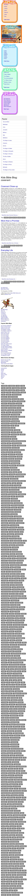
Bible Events (6, 87)
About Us (3, 310)
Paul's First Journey (5, 333)
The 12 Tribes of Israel (5, 354)
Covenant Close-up (9, 186)
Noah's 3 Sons (4, 374)
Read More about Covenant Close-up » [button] (10, 215)
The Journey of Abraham (6, 325)
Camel (2, 370)
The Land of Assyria (5, 337)
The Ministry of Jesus (5, 355)
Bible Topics (6, 109)
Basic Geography (7, 106)
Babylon (6, 54)
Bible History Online (5, 289)
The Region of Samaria (8, 153)
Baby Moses (3, 362)
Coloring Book (4, 368)
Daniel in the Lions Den (6, 359)
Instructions (3, 321)
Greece (5, 57)
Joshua (5, 8)
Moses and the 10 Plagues (6, 350)
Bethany (4, 132)
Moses (5, 6)
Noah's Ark (6, 72)
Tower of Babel (7, 74)
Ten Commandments (8, 78)
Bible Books (6, 105)
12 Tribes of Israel (8, 80)
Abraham (6, 4)
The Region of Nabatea (8, 161)
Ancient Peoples (7, 102)
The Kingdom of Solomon (6, 330)
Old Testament (7, 98)
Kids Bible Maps (4, 309)
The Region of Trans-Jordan (9, 169)
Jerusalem (5, 129)
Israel (5, 50)
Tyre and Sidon (6, 121)
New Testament (7, 100)
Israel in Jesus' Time (5, 332)
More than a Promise (10, 220)
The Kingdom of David (5, 329)
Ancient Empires (7, 101)
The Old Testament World (6, 346)
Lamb (2, 372)
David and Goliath (4, 361)
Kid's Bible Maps (4, 287)
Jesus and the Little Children (7, 363)
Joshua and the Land (5, 328)
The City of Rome (4, 342)
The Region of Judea (7, 140)
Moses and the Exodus (5, 327)
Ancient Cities (7, 103)
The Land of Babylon (5, 338)
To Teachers (3, 314)
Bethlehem (5, 137)
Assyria (5, 53)
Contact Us (3, 312)
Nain (4, 135)
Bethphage (5, 124)
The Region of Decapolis (8, 151)
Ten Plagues (6, 76)
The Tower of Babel (5, 345)
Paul (5, 16)
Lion (2, 378)
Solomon (6, 12)
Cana (4, 127)
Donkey (2, 369)
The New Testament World (6, 347)
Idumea (4, 145)
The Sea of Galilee (7, 156)
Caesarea (5, 143)
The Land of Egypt (5, 336)
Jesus (5, 14)
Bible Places (6, 61)
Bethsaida (5, 167)
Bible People (7, 19)
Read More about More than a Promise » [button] (10, 243)
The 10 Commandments (6, 353)
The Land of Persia (5, 340)
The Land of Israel (5, 334)
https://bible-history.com (15, 293)
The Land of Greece (5, 341)
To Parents (3, 313)
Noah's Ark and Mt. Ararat (6, 343)
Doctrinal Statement (5, 320)
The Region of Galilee (7, 148)
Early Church (7, 84)
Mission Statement (5, 318)
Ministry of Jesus (7, 82)
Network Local (8, 294)
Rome (5, 58)
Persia (5, 56)
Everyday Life (7, 250)
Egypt (5, 52)
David (5, 10)
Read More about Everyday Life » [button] (9, 279)
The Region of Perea (7, 164)
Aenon (4, 159)
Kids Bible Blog (4, 316)
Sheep (2, 377)
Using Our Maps (4, 317)
